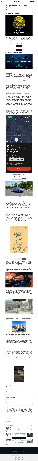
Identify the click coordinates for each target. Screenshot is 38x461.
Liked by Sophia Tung (10, 407)
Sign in (36, 1)
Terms (20, 455)
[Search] (27, 1)
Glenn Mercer (9, 406)
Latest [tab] (8, 425)
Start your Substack (17, 457)
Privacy (18, 455)
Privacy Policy (24, 440)
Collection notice (24, 455)
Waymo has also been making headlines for (20, 103)
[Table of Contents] (0, 230)
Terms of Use (22, 439)
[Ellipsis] (32, 406)
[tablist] (8, 400)
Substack (15, 459)
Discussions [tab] (11, 425)
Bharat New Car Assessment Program (22, 292)
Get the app (22, 457)
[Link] (4, 13)
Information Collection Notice (19, 440)
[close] (26, 428)
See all (7, 444)
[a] (19, 306)
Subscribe (32, 1)
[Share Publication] (29, 1)
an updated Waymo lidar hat (13, 97)
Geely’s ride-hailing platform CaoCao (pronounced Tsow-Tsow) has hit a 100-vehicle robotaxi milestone (18, 200)
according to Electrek (14, 85)
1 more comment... (7, 421)
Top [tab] (6, 425)
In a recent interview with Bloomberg (12, 99)
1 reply (9, 418)
